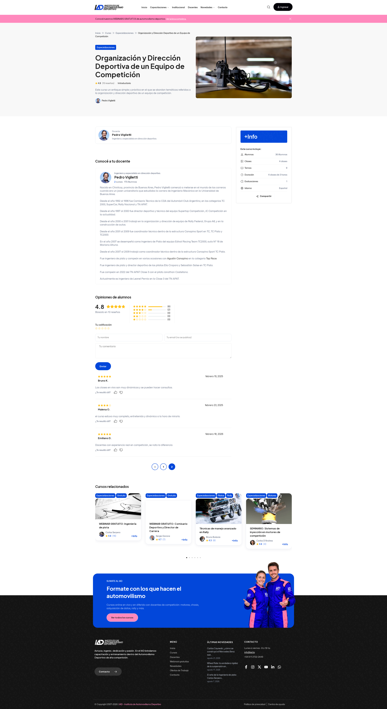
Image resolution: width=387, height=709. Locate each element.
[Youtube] (266, 667)
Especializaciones (124, 33)
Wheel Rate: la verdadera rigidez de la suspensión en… (222, 664)
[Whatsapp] (279, 667)
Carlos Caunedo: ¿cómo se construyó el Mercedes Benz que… (221, 652)
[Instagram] (253, 667)
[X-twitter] (259, 667)
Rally (229, 495)
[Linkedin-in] (273, 667)
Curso (108, 33)
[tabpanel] (163, 136)
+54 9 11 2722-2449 (253, 657)
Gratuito (121, 495)
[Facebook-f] (246, 667)
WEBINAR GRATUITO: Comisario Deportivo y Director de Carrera (168, 527)
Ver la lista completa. (176, 18)
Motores (272, 495)
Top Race (211, 258)
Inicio (98, 33)
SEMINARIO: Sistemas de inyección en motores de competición (265, 532)
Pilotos (221, 495)
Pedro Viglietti (108, 100)
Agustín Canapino (177, 258)
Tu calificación (103, 324)
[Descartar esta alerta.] (290, 19)
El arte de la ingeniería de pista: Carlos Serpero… (222, 676)
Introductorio (124, 83)
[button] (283, 7)
